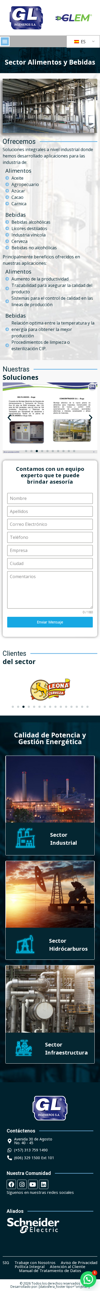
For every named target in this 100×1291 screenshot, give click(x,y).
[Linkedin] (43, 1184)
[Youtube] (32, 1184)
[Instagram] (22, 1184)
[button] (5, 41)
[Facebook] (11, 1184)
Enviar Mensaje (50, 622)
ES (83, 42)
